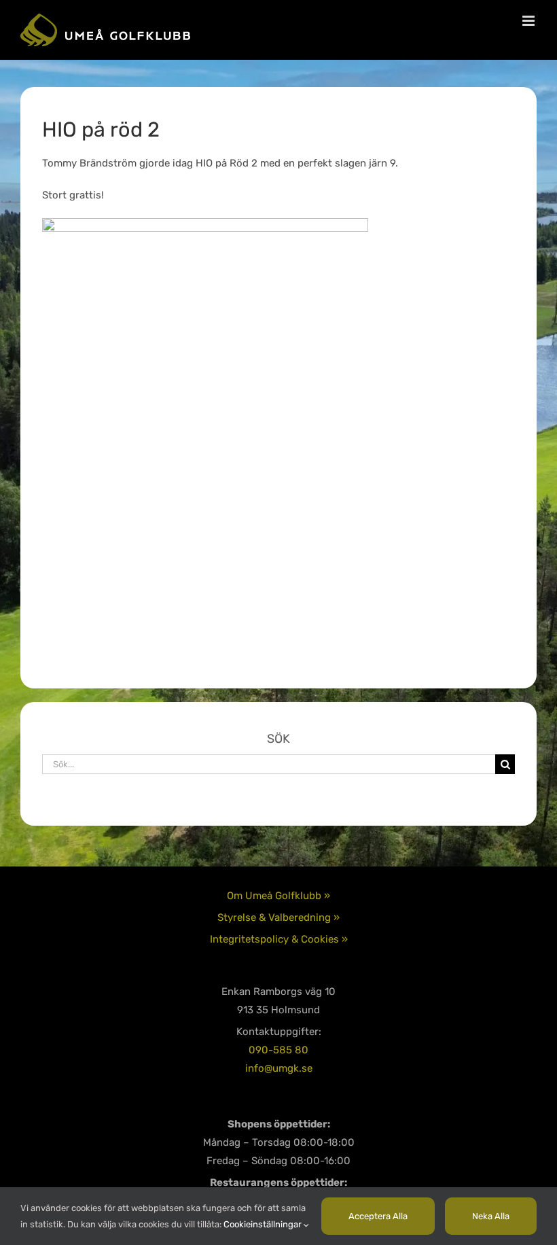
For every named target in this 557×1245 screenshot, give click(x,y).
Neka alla (490, 1216)
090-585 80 (278, 1050)
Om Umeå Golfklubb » (278, 896)
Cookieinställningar (263, 1224)
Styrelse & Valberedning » (278, 917)
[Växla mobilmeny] (529, 21)
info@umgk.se (278, 1068)
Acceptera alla (378, 1216)
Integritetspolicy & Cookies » (279, 939)
